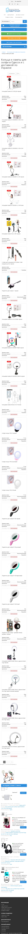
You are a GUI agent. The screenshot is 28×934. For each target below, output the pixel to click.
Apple (11, 809)
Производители (5, 921)
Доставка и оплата (5, 909)
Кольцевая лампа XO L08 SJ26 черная (11, 91)
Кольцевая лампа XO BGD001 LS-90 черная (13, 177)
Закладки (3, 929)
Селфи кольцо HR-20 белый (9, 490)
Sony (11, 835)
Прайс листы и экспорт (14, 33)
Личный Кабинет (5, 926)
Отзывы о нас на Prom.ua (15, 42)
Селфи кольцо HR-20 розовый (9, 461)
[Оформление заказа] (15, 4)
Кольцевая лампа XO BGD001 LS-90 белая (12, 205)
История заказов (5, 928)
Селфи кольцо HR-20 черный (9, 433)
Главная (3, 52)
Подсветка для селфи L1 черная (10, 290)
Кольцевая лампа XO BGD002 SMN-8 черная (13, 376)
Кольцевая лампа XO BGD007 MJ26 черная (13, 347)
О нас (2, 904)
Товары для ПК (22, 805)
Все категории (7, 46)
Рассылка (3, 931)
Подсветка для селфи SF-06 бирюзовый (12, 575)
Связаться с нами (5, 915)
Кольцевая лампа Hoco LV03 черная (11, 233)
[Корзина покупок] (12, 4)
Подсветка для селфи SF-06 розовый (11, 547)
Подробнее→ (23, 792)
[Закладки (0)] (9, 4)
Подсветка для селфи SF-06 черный (11, 518)
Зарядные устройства (15, 831)
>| (11, 762)
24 (18, 73)
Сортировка (11, 73)
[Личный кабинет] (18, 4)
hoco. (11, 891)
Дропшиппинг (4, 906)
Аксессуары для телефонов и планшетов (16, 52)
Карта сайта (4, 916)
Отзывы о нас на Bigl (14, 38)
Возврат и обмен (5, 910)
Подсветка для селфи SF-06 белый (10, 604)
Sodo (11, 864)
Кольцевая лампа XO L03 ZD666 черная (12, 319)
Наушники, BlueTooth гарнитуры (18, 859)
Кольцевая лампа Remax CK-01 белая (11, 404)
